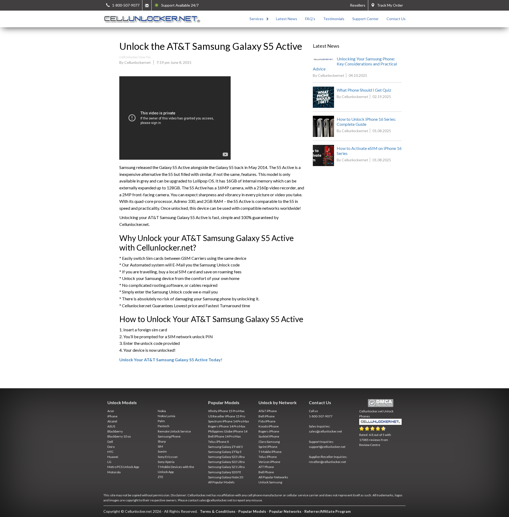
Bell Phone (266, 472)
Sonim (162, 451)
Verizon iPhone (269, 462)
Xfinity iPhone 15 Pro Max (226, 411)
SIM (160, 446)
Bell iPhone (266, 416)
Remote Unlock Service (174, 431)
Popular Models (252, 511)
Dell (110, 442)
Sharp (162, 441)
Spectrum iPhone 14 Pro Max (228, 421)
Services (256, 18)
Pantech (163, 426)
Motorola (114, 472)
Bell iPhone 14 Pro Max (224, 436)
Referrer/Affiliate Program (327, 511)
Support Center (365, 18)
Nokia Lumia (166, 416)
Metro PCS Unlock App (123, 467)
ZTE (160, 477)
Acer (110, 411)
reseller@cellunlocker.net (327, 462)
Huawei (112, 457)
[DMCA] (380, 403)
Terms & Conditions (217, 511)
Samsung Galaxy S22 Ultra (226, 462)
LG (109, 462)
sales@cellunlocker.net (325, 431)
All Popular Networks (273, 477)
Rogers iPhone (268, 431)
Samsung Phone (169, 436)
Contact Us (396, 18)
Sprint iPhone (267, 447)
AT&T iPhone (267, 411)
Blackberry (115, 431)
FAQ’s (310, 18)
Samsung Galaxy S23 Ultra (226, 457)
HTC (110, 452)
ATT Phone (266, 467)
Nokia (162, 411)
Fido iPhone (266, 421)
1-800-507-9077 (320, 416)
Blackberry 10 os (119, 436)
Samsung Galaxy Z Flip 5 (225, 452)
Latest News (286, 18)
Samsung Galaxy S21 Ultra (226, 467)
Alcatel (112, 421)
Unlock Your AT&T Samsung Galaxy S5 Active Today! (170, 359)
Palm (161, 421)
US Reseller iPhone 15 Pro (226, 416)
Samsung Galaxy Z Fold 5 (225, 447)
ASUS (111, 426)
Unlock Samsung (270, 482)
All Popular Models (221, 482)
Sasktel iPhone (268, 436)
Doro (111, 447)
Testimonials (333, 18)
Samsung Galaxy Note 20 (225, 477)
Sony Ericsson (168, 457)
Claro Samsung (269, 442)
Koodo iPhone (268, 426)
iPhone (112, 416)
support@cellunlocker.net (327, 447)
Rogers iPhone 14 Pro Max (226, 426)
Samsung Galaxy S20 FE (224, 472)
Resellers (357, 5)
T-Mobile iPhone (270, 452)
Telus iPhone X (218, 442)
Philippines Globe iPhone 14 (227, 431)
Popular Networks (285, 511)
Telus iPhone (267, 457)
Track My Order (389, 5)
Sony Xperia (166, 462)
